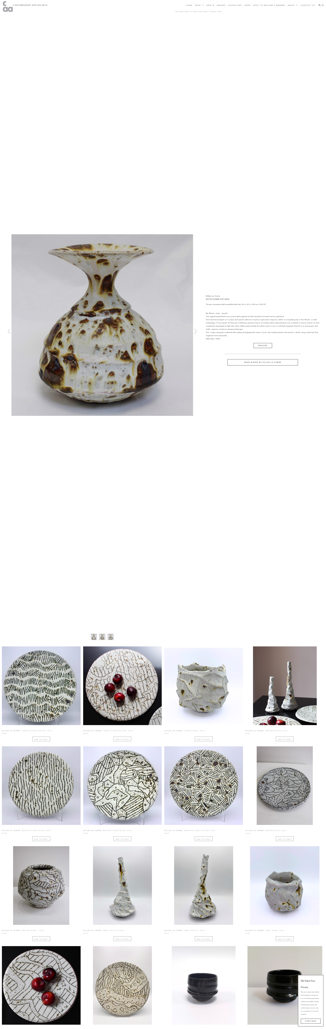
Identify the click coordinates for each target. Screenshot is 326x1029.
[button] (199, 5)
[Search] (320, 5)
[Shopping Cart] (322, 5)
